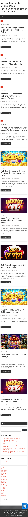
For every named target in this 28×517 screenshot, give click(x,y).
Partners (5, 499)
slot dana (3, 482)
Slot (2, 21)
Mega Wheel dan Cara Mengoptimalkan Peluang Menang (11, 220)
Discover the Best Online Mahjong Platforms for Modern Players (11, 96)
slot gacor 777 (4, 495)
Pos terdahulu (5, 423)
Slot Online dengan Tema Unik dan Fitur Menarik (13, 266)
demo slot (3, 478)
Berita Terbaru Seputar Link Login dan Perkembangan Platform (12, 30)
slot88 (2, 490)
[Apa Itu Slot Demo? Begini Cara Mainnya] (14, 341)
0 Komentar (16, 35)
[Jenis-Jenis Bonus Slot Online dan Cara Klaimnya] (14, 386)
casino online (4, 462)
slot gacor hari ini (5, 485)
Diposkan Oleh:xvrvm (6, 35)
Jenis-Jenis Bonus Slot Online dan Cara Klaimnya (13, 400)
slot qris (3, 487)
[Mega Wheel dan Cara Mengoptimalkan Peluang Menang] (14, 205)
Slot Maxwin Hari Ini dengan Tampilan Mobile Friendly (13, 63)
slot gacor (3, 492)
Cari (2, 428)
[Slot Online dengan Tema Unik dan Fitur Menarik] (14, 252)
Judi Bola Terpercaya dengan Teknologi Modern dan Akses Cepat (13, 173)
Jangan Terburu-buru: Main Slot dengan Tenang (12, 311)
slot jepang (3, 467)
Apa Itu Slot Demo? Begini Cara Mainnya (14, 355)
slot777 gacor (4, 470)
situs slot (3, 473)
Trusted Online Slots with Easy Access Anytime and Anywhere (14, 129)
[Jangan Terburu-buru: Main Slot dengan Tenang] (14, 297)
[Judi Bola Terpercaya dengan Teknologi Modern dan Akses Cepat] (14, 158)
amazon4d (3, 471)
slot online (3, 496)
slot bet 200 (4, 484)
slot (2, 468)
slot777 (3, 489)
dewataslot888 (4, 476)
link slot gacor (4, 474)
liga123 (3, 493)
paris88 (3, 481)
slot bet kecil (4, 479)
